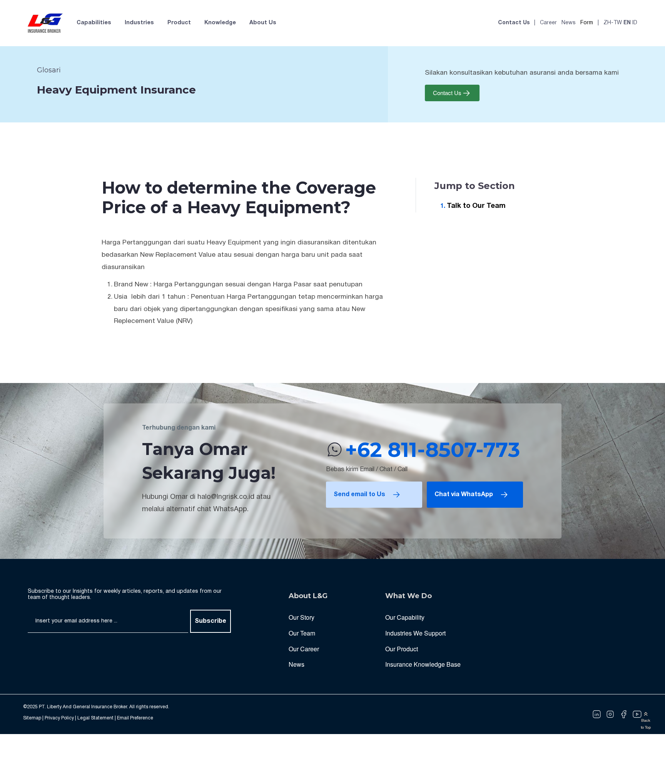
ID (634, 22)
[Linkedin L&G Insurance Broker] (597, 714)
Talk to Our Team (476, 206)
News (568, 22)
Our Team (302, 633)
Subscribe (210, 621)
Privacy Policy (59, 718)
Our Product (401, 648)
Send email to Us (359, 494)
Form (586, 22)
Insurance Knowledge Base (423, 664)
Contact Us (514, 22)
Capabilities (94, 22)
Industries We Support (415, 633)
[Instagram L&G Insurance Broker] (610, 714)
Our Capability (404, 617)
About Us (262, 22)
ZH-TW (612, 22)
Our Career (304, 648)
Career (548, 22)
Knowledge (220, 22)
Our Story (301, 617)
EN (627, 22)
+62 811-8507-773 (432, 449)
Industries (139, 22)
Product (179, 22)
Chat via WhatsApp (463, 494)
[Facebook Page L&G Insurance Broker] (623, 714)
